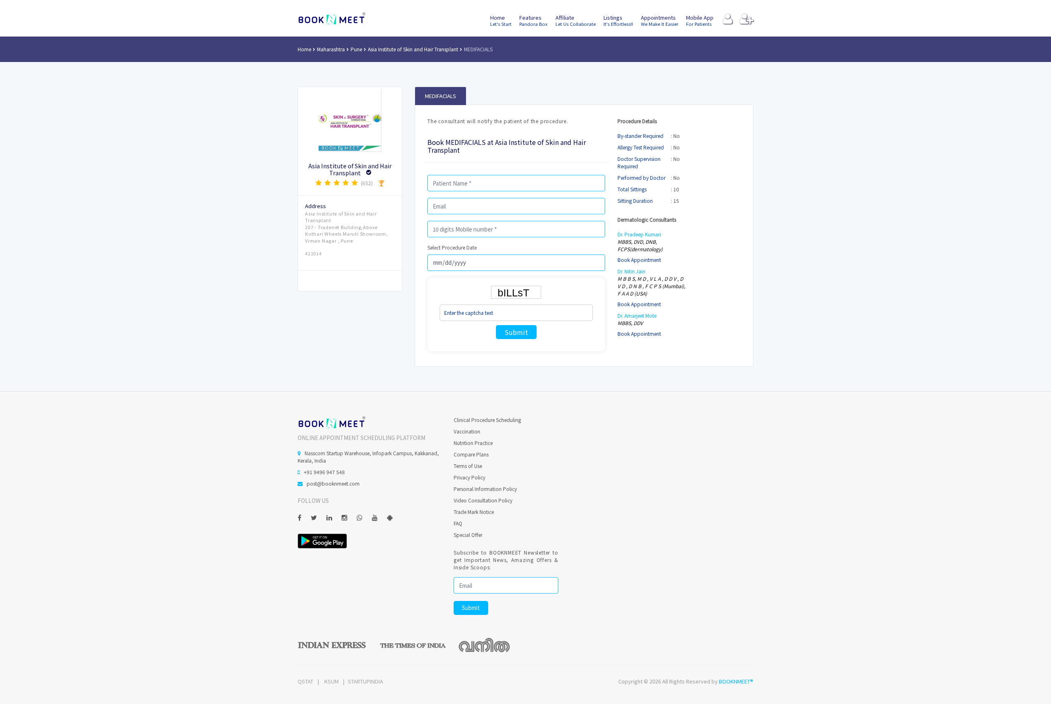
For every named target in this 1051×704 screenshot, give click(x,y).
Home (501, 20)
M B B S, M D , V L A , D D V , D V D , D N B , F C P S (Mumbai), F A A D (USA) (651, 286)
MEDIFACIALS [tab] (440, 96)
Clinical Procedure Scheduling (487, 419)
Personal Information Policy (485, 488)
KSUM (331, 681)
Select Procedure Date (452, 247)
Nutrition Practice (473, 442)
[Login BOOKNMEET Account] (727, 20)
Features (533, 20)
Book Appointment (639, 259)
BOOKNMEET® (736, 681)
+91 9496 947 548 (324, 471)
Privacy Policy (469, 477)
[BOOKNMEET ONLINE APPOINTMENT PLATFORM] (331, 421)
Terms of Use (468, 465)
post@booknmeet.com (333, 483)
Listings (618, 20)
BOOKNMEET (331, 18)
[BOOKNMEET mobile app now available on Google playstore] (322, 540)
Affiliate (575, 20)
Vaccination (467, 431)
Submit (516, 332)
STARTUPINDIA (365, 681)
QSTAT (305, 681)
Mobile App (700, 20)
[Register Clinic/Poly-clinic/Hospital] (746, 20)
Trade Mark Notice (474, 511)
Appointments (659, 20)
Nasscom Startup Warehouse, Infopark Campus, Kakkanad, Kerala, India (368, 456)
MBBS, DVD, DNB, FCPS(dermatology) (640, 245)
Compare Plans (471, 454)
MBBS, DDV (630, 322)
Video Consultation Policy (483, 500)
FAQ (458, 523)
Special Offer (468, 534)
